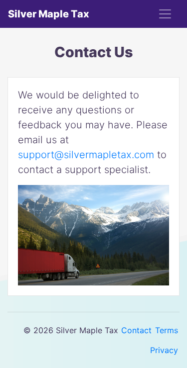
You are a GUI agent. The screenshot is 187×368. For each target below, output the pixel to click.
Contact (136, 330)
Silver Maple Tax (48, 14)
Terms (166, 330)
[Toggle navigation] (165, 14)
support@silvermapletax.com (86, 155)
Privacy (164, 350)
